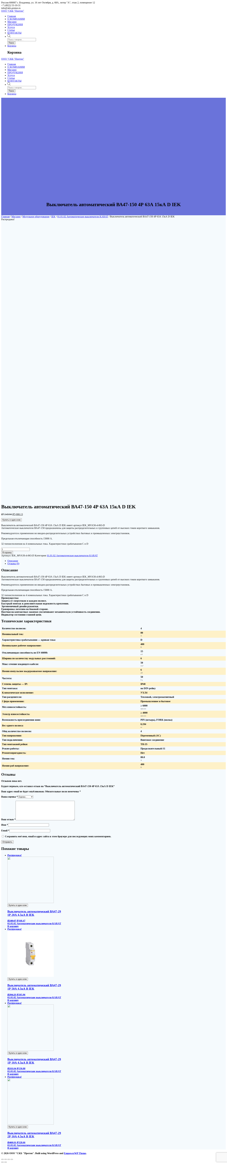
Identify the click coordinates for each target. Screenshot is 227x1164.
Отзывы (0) (13, 563)
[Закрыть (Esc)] (2, 1159)
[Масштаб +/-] (12, 1159)
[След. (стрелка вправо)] (5, 1162)
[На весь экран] (8, 1159)
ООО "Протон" (12, 11)
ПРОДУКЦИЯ (15, 24)
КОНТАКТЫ (14, 33)
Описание (12, 560)
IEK (53, 216)
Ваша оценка (9, 796)
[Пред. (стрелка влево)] (2, 1162)
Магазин (12, 21)
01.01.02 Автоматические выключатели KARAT (82, 216)
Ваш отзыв (8, 819)
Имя (4, 825)
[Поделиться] (5, 1159)
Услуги (11, 27)
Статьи (11, 30)
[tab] (116, 560)
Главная (11, 16)
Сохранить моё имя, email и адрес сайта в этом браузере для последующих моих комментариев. (58, 836)
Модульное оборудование (35, 216)
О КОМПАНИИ (16, 19)
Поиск (11, 43)
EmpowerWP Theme (75, 1153)
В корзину (7, 552)
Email (5, 830)
